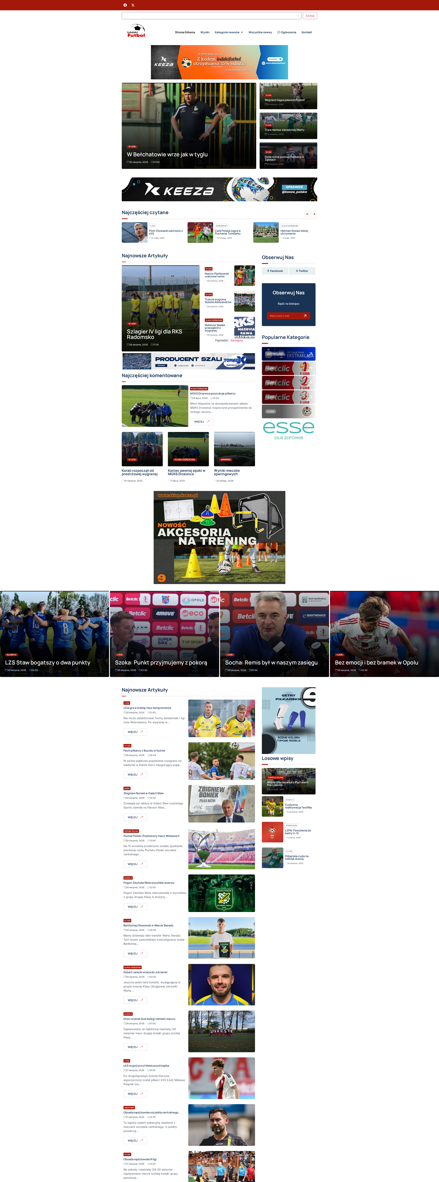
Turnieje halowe (275, 777)
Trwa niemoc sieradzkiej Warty (284, 130)
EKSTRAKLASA (275, 353)
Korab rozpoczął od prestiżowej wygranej (140, 472)
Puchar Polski (131, 831)
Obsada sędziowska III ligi (140, 1159)
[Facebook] (125, 5)
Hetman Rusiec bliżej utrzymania (228, 232)
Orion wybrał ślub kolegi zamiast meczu (149, 1019)
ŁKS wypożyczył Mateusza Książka (146, 1065)
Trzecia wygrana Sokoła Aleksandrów (218, 300)
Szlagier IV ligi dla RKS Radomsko (154, 334)
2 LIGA (270, 382)
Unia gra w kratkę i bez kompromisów (147, 708)
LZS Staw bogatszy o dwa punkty (47, 662)
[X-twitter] (132, 5)
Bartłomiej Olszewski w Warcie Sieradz (148, 925)
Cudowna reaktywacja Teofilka (298, 806)
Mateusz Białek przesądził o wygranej (215, 327)
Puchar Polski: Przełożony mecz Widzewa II (151, 836)
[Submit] (305, 315)
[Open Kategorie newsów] (241, 32)
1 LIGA (270, 368)
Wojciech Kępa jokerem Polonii (285, 100)
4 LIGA (270, 411)
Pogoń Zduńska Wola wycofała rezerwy (149, 883)
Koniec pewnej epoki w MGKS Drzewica (186, 472)
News (127, 788)
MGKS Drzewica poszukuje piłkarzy (213, 393)
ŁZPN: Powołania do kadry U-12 (298, 832)
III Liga (268, 125)
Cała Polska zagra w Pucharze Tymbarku (162, 232)
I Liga (120, 654)
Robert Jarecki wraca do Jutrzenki (145, 972)
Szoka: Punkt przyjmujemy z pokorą (161, 662)
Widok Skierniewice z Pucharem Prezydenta (287, 783)
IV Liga (132, 146)
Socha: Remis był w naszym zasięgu (271, 662)
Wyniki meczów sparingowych (227, 472)
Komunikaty (156, 226)
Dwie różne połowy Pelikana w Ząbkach (284, 158)
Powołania (291, 825)
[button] (307, 214)
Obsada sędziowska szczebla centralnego (151, 1112)
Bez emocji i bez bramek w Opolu (376, 662)
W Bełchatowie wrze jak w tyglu (167, 154)
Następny (237, 340)
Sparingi (225, 459)
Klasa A (11, 654)
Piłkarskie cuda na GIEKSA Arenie (297, 857)
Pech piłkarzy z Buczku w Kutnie (144, 750)
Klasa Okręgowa (224, 226)
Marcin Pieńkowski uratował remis (217, 275)
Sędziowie (129, 1107)
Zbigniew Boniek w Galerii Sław (143, 793)
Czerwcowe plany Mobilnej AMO (292, 232)
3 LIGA (270, 397)
